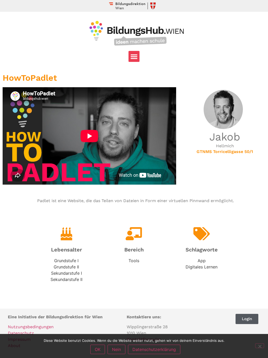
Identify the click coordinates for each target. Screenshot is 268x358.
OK (97, 349)
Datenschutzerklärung (154, 349)
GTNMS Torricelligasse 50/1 (225, 151)
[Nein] (259, 345)
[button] (134, 56)
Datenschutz (21, 333)
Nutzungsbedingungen (31, 326)
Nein (116, 349)
